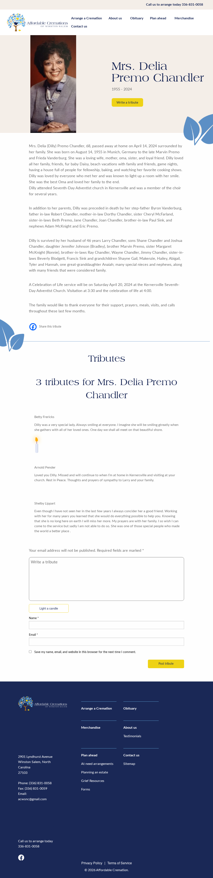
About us (115, 18)
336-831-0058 (192, 4)
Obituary (136, 18)
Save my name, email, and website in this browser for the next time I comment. (85, 652)
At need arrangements (97, 763)
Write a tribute (127, 102)
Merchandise (184, 18)
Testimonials (132, 736)
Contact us (79, 26)
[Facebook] (33, 326)
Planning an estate (94, 772)
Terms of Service (119, 863)
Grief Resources (92, 781)
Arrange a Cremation (86, 18)
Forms (85, 789)
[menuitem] (86, 18)
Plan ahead (158, 18)
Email (33, 634)
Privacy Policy (91, 863)
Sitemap (129, 763)
